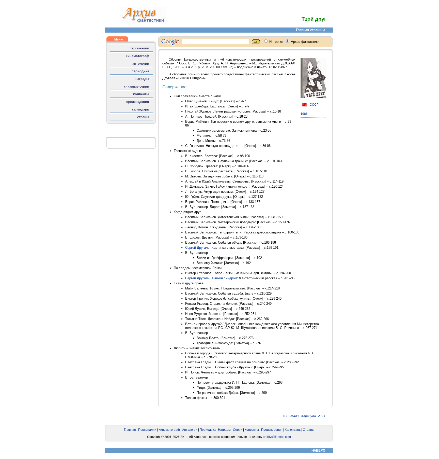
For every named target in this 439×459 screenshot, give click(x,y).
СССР (314, 104)
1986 (304, 114)
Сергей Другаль (197, 247)
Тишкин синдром (224, 278)
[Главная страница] (143, 22)
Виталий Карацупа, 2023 (305, 416)
